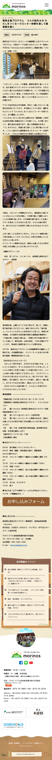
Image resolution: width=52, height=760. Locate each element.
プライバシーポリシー (26, 746)
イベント (10, 18)
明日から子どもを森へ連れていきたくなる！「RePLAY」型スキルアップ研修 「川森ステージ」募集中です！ (25, 581)
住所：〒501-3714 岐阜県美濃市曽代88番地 (22, 681)
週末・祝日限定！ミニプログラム (20, 599)
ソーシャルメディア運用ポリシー (33, 743)
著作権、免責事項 (14, 743)
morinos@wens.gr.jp (18, 545)
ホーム (4, 18)
